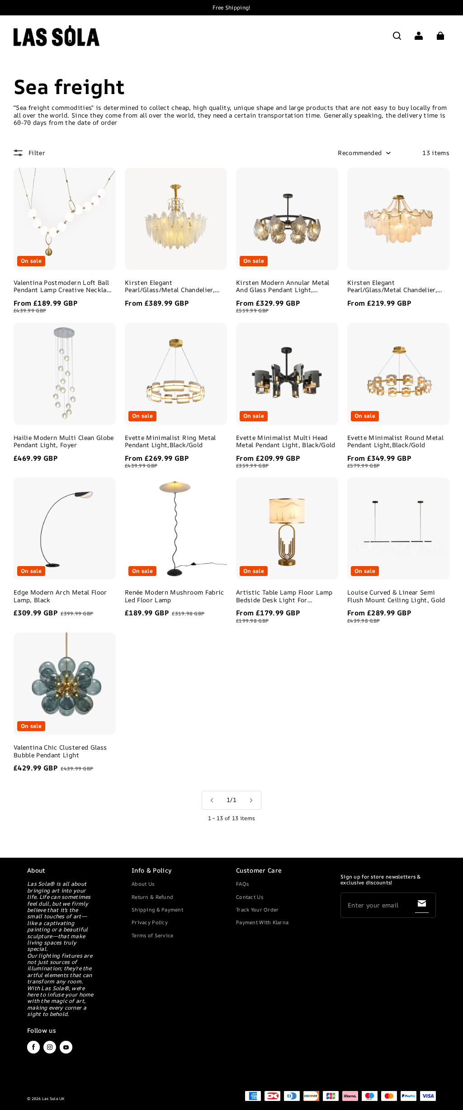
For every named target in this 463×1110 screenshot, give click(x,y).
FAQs (242, 883)
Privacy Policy (150, 922)
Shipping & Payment (157, 909)
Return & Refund (152, 896)
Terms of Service (152, 935)
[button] (397, 36)
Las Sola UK (53, 1098)
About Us (143, 883)
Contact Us (249, 896)
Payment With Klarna (262, 922)
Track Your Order (257, 909)
